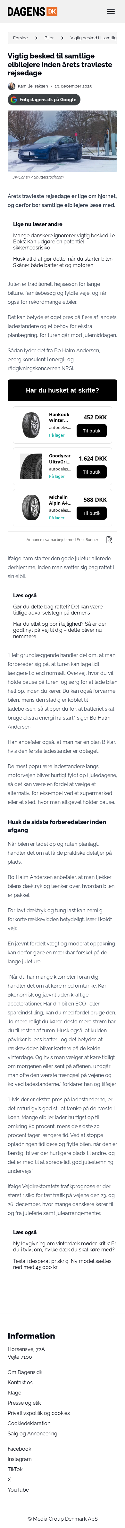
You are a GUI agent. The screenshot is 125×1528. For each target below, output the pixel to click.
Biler (49, 37)
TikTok (15, 1469)
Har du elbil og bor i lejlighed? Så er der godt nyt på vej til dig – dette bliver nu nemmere (59, 630)
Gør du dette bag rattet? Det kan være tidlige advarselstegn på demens (58, 610)
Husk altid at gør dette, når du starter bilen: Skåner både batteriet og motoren (63, 262)
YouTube (18, 1490)
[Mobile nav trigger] (110, 11)
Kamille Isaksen (33, 86)
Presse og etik (24, 1403)
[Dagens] (52, 11)
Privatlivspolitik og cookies (39, 1413)
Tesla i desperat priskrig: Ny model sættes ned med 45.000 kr (62, 1264)
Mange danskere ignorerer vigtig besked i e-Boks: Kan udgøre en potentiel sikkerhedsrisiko (65, 242)
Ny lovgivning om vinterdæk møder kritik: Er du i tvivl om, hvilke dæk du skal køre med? (64, 1247)
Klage (14, 1393)
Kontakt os (20, 1382)
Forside (20, 37)
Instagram (20, 1459)
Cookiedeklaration (29, 1423)
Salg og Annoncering (32, 1434)
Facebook (19, 1449)
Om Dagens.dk (25, 1372)
